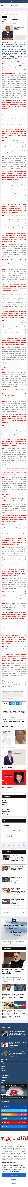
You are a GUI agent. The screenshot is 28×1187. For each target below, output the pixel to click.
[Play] (3, 1097)
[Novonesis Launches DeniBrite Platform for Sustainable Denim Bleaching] (6, 879)
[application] (14, 1091)
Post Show (5, 807)
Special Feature (6, 811)
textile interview (17, 693)
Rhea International (7, 767)
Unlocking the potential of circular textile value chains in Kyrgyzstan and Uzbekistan (19, 1013)
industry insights (7, 691)
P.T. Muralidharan (7, 693)
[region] (14, 1173)
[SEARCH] (24, 912)
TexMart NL (6, 23)
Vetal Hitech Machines (8, 698)
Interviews (5, 16)
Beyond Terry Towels (8, 747)
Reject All (14, 1183)
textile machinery (7, 696)
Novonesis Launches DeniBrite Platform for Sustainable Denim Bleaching (17, 1053)
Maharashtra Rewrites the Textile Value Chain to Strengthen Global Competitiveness (7, 995)
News (3, 804)
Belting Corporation (7, 787)
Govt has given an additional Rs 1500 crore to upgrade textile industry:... (13, 971)
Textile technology (17, 696)
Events (4, 800)
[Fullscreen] (25, 1097)
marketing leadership (18, 691)
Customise (14, 1179)
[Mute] (22, 1097)
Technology (5, 814)
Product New (5, 809)
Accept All (14, 1175)
